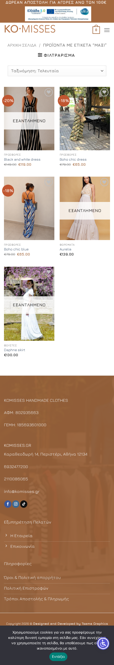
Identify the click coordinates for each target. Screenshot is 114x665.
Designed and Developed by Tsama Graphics (70, 624)
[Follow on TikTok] (23, 504)
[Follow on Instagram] (15, 504)
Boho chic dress (73, 159)
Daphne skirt (14, 350)
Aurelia (65, 249)
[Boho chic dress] (85, 118)
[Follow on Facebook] (7, 504)
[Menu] (107, 30)
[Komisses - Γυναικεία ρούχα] (30, 29)
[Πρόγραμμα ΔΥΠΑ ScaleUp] (58, 14)
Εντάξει (58, 656)
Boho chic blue (16, 249)
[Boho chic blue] (29, 208)
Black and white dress (22, 159)
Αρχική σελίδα (21, 45)
